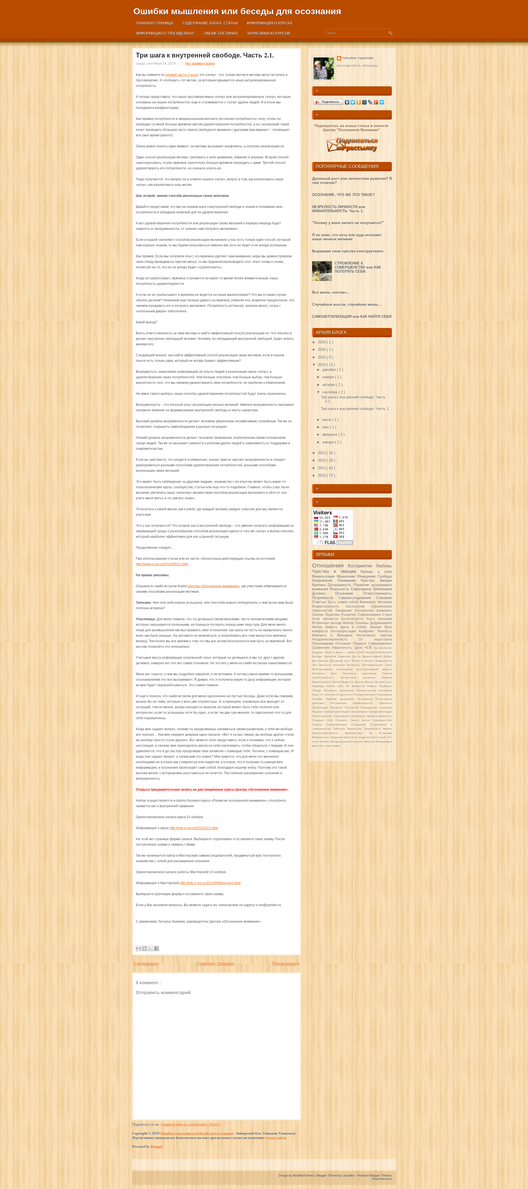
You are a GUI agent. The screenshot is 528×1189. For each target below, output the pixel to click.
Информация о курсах (269, 23)
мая (326, 427)
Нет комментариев (200, 63)
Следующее (146, 963)
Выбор (349, 623)
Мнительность (322, 681)
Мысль (370, 681)
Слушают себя (324, 720)
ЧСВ (369, 647)
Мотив (337, 681)
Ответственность (377, 593)
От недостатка (375, 639)
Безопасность (354, 618)
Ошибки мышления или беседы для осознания (237, 11)
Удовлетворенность (328, 733)
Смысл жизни (361, 720)
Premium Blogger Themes (374, 1175)
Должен (323, 593)
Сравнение (322, 647)
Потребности (325, 598)
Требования (382, 589)
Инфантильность (329, 606)
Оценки (318, 614)
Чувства (370, 580)
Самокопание (359, 711)
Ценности (332, 618)
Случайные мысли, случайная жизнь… (347, 304)
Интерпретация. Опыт (377, 664)
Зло (315, 664)
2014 (322, 365)
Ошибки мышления (342, 698)
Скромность (384, 716)
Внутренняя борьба (378, 652)
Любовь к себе (376, 572)
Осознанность (341, 585)
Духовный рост (340, 660)
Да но (357, 656)
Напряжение (324, 580)
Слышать (343, 720)
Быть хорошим (379, 618)
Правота (360, 643)
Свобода (385, 576)
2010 (322, 475)
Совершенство (382, 720)
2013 (322, 453)
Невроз (373, 686)
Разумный (353, 707)
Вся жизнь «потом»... (331, 292)
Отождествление (365, 694)
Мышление (347, 576)
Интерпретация (345, 631)
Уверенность (343, 647)
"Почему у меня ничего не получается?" (348, 223)
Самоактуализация (337, 711)
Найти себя (336, 686)
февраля (330, 434)
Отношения (330, 565)
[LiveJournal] (370, 102)
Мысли (360, 681)
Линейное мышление (362, 673)
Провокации (321, 707)
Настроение (359, 606)
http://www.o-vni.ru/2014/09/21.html (162, 564)
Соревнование (370, 614)
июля (327, 420)
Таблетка (340, 728)
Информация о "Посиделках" (165, 33)
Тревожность (373, 728)
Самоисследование (357, 598)
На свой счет (383, 681)
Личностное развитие (361, 677)
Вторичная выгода (327, 623)
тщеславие (333, 745)
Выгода (318, 656)
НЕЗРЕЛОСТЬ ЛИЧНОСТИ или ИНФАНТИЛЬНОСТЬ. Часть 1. (338, 209)
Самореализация (380, 711)
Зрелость (326, 664)
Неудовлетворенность (335, 639)
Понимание (349, 580)
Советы (319, 724)
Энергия (369, 741)
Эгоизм (324, 741)
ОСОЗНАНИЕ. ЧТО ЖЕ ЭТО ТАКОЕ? (343, 195)
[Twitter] (353, 102)
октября (329, 385)
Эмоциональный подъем (346, 741)
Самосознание (322, 716)
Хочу (317, 618)
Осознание (349, 593)
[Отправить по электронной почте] (138, 948)
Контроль (321, 673)
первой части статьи (182, 75)
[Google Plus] (376, 102)
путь (322, 745)
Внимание (368, 602)
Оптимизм (385, 690)
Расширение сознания (376, 707)
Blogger (156, 1146)
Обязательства (367, 690)
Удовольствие (357, 733)
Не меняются (356, 686)
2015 (322, 357)
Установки (385, 733)
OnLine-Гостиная (220, 33)
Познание (344, 643)
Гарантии (331, 656)
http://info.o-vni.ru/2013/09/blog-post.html (210, 883)
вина (315, 745)
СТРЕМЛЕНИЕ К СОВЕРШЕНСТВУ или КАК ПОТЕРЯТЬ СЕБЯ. (358, 267)
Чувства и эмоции (336, 571)
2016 (322, 349)
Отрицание (384, 694)
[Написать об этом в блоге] (144, 948)
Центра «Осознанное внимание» (214, 586)
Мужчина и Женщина (334, 635)
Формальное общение (327, 737)
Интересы (354, 664)
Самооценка (362, 589)
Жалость (357, 660)
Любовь (384, 566)
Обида (317, 690)
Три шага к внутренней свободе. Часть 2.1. (205, 55)
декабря (329, 370)
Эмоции (385, 580)
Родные (318, 711)
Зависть (332, 627)
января (328, 442)
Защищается (383, 660)
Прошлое (337, 707)
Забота (369, 660)
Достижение (321, 660)
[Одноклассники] (359, 102)
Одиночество (324, 610)
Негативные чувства (374, 635)
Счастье (320, 602)
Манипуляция (324, 576)
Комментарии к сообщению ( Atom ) (190, 1124)
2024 (322, 342)
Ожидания (345, 610)
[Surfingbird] (382, 102)
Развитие (349, 614)
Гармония (345, 656)
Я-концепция (383, 741)
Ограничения (381, 606)
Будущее (318, 652)
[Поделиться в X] (150, 948)
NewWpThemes (304, 1175)
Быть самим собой (344, 602)
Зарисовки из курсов (268, 33)
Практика (333, 614)
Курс (337, 673)
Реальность (340, 589)
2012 (322, 460)
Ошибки (319, 698)
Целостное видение (357, 737)
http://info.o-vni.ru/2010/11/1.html (194, 828)
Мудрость (348, 681)
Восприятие (362, 566)
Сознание (384, 598)
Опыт (316, 694)
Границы (362, 623)
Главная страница (154, 23)
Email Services (382, 1178)
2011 (322, 468)
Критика (320, 585)
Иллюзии (340, 664)
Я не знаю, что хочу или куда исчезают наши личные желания (347, 237)
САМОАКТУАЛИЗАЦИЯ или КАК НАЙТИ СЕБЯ (351, 317)
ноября (328, 377)
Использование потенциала (334, 669)
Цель (359, 647)
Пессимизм (367, 698)
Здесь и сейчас (355, 627)
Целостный (379, 737)
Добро (387, 656)
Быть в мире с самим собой (345, 652)
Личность (384, 631)
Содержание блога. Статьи (210, 23)
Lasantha (348, 1175)
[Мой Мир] (364, 102)
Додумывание (381, 623)
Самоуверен (342, 716)
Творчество (355, 728)
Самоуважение (380, 643)
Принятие (385, 703)
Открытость (344, 694)
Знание (377, 627)
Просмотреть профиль (357, 65)
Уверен (387, 728)
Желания (384, 602)
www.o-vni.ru (276, 1138)
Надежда (319, 686)
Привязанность (366, 703)
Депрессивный (372, 656)
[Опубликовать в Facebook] (156, 948)
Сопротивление (338, 724)
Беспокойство (383, 647)
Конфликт (368, 631)
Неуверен (385, 686)
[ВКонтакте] (347, 102)
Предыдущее (285, 963)
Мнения (387, 677)
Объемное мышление (339, 690)
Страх (387, 614)
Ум (374, 733)
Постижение (341, 703)
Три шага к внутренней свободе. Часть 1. (355, 409)
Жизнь (318, 627)
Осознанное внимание (373, 610)
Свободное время (363, 716)
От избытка (328, 694)
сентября (330, 392)
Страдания (360, 724)
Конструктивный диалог (374, 669)
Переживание (324, 643)
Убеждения (367, 576)
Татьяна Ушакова (357, 58)
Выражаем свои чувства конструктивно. (348, 251)
